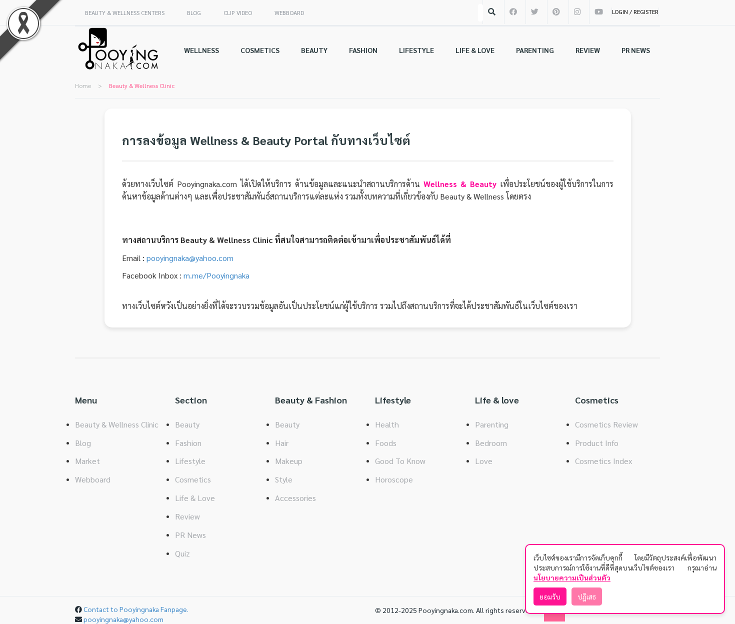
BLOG (194, 12)
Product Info (596, 443)
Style (283, 479)
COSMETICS (260, 50)
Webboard (92, 479)
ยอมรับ (550, 596)
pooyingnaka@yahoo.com (190, 257)
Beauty (187, 424)
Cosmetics (193, 479)
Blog (83, 443)
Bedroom (491, 443)
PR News (190, 535)
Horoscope (394, 479)
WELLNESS (201, 50)
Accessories (295, 497)
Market (87, 461)
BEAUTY (314, 50)
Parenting (491, 424)
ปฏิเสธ (587, 596)
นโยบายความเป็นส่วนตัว (572, 577)
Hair (281, 443)
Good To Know (400, 461)
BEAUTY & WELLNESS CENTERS (124, 12)
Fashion (188, 443)
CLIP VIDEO (238, 12)
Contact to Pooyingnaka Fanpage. (136, 609)
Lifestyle (190, 461)
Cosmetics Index (603, 461)
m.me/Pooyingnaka (217, 275)
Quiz (182, 553)
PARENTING (535, 50)
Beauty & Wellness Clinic (116, 424)
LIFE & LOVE (475, 50)
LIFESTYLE (416, 50)
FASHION (363, 50)
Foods (385, 443)
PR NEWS (636, 50)
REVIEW (588, 50)
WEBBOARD (289, 12)
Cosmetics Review (606, 424)
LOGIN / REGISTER (635, 12)
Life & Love (195, 497)
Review (187, 516)
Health (387, 424)
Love (483, 461)
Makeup (288, 461)
